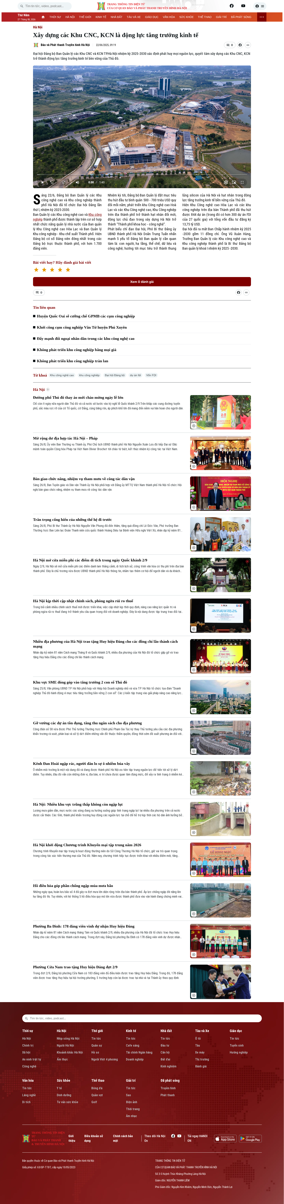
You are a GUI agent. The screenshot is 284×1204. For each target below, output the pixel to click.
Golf (94, 1102)
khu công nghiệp (89, 375)
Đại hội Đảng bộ (115, 375)
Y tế (59, 1088)
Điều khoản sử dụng (93, 1138)
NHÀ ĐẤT (116, 17)
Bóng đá (96, 1088)
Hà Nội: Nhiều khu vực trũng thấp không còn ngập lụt (78, 804)
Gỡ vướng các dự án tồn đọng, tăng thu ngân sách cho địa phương (87, 723)
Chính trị (27, 1045)
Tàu (197, 1045)
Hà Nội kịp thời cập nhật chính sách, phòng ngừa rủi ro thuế (83, 601)
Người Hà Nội (65, 1045)
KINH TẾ (101, 17)
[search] (22, 6)
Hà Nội (37, 27)
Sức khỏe (63, 1080)
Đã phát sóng (170, 1080)
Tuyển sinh (237, 1045)
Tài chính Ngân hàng (139, 1052)
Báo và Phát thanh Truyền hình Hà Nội (65, 45)
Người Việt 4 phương (104, 1059)
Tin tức (96, 1038)
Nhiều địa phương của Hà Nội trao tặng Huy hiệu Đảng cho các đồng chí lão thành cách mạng (105, 643)
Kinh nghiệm (168, 1066)
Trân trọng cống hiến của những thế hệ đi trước (72, 519)
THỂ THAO (205, 17)
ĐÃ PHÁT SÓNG (241, 17)
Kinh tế (131, 1031)
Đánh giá (201, 1066)
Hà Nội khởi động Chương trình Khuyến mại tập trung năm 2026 (87, 845)
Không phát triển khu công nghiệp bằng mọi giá (76, 350)
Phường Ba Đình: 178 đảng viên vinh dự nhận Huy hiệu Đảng (83, 926)
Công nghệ (29, 1066)
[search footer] (26, 1018)
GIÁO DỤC (151, 17)
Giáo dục (236, 1031)
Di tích (26, 1102)
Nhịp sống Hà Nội (68, 1038)
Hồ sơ (95, 1052)
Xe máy (199, 1052)
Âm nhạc (131, 1116)
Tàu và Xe (202, 1031)
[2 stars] (44, 270)
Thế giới (97, 1031)
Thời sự (27, 1031)
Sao (128, 1095)
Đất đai (165, 1059)
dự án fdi (135, 375)
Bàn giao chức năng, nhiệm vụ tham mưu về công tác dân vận (84, 479)
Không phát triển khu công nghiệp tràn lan (72, 361)
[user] (259, 6)
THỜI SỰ (55, 17)
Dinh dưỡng (64, 1095)
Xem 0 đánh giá (142, 282)
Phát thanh (168, 1095)
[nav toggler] (261, 17)
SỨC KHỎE (186, 17)
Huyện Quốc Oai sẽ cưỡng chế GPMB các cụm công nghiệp (86, 316)
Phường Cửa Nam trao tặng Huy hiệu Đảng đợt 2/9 (75, 967)
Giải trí (131, 1080)
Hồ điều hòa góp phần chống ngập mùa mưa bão (73, 885)
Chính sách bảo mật (123, 1138)
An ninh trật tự (31, 1059)
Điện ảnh (131, 1102)
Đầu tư (165, 1045)
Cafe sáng (132, 1045)
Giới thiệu (71, 1138)
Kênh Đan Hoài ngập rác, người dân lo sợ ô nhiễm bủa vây (81, 763)
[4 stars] (60, 270)
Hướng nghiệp (239, 1052)
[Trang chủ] (43, 17)
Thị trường (202, 1059)
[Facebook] (232, 6)
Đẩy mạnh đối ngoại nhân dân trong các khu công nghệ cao (85, 338)
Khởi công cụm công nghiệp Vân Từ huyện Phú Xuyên (82, 327)
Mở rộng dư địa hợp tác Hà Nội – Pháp (65, 438)
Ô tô (198, 1038)
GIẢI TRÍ (221, 17)
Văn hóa (28, 1080)
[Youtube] (243, 6)
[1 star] (36, 270)
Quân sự (96, 1045)
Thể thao (97, 1080)
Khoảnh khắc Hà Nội (70, 1052)
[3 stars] (52, 270)
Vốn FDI (151, 375)
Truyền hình (168, 1088)
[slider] (142, 174)
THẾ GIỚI (85, 17)
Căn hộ (165, 1052)
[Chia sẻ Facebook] (240, 45)
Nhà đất (166, 1031)
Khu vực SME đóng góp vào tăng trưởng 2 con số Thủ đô (80, 682)
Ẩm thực (62, 1059)
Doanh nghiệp (135, 1059)
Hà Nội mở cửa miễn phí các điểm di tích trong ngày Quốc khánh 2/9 (90, 560)
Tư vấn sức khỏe (67, 1102)
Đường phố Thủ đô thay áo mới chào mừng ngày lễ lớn (78, 397)
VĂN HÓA (169, 17)
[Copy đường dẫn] (248, 45)
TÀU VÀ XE (134, 17)
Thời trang (133, 1109)
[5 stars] (68, 270)
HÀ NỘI (70, 17)
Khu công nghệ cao (62, 375)
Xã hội (26, 1052)
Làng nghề (29, 1095)
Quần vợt (97, 1095)
